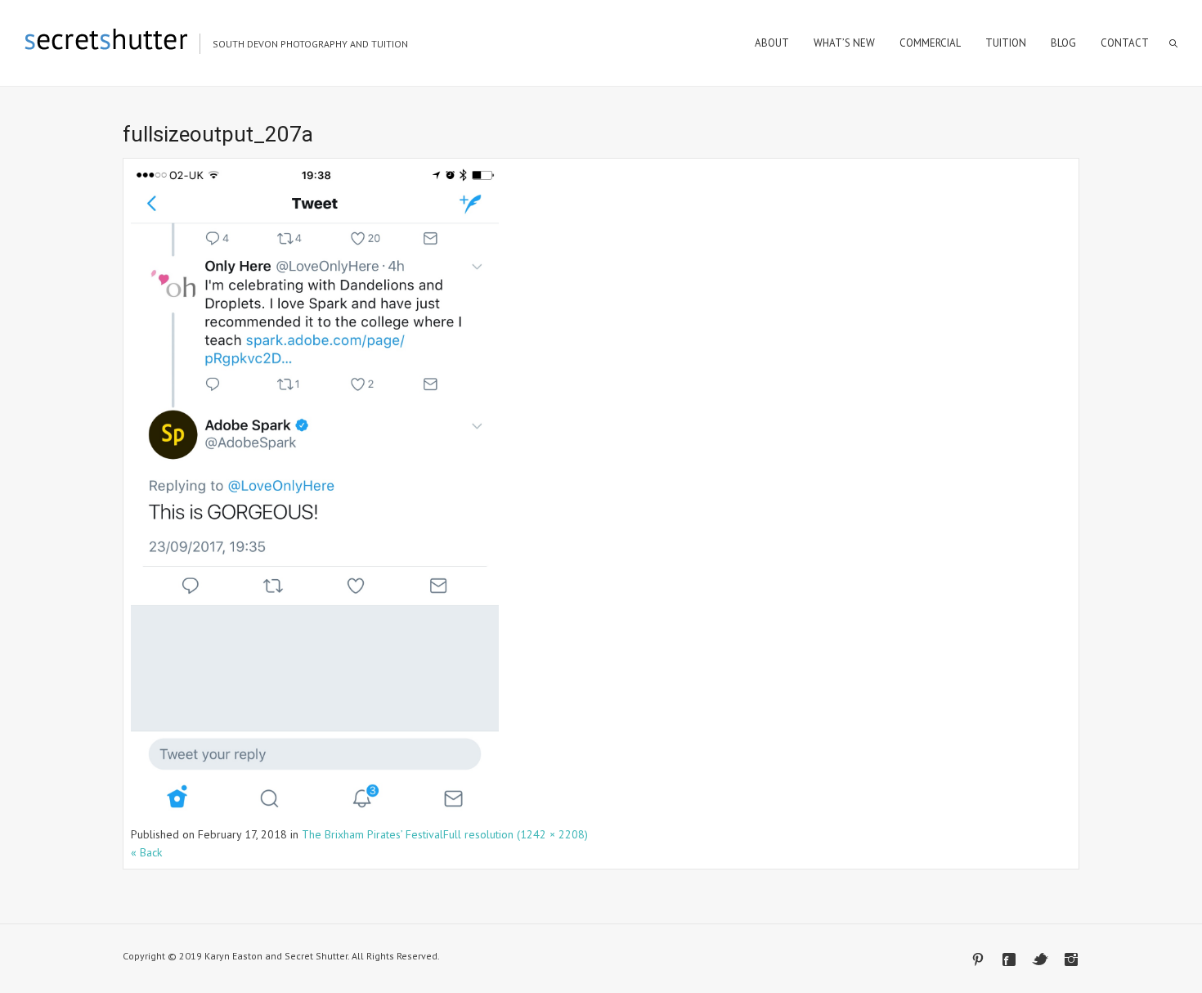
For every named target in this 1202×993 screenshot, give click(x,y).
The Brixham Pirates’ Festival (372, 834)
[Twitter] (1040, 959)
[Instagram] (1071, 959)
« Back (146, 852)
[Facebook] (1009, 959)
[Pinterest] (978, 959)
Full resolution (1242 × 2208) (515, 834)
